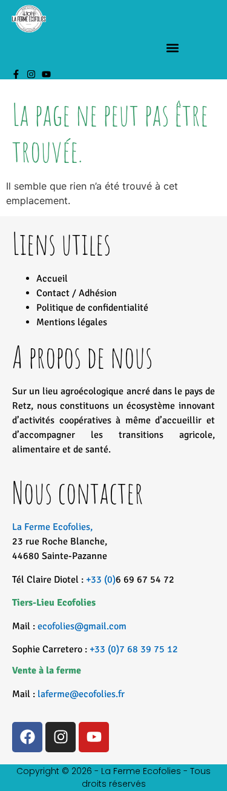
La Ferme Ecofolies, (59, 541)
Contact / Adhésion (76, 293)
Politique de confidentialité (92, 308)
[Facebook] (27, 737)
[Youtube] (46, 74)
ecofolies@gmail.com (82, 626)
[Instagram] (31, 74)
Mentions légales (71, 322)
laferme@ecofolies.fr (81, 694)
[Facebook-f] (16, 74)
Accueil (52, 279)
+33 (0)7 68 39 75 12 (134, 649)
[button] (172, 48)
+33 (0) (101, 580)
